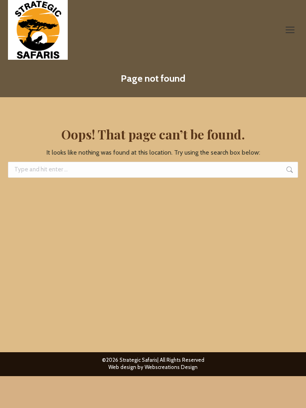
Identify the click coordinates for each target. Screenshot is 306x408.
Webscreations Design (171, 367)
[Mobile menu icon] (290, 30)
